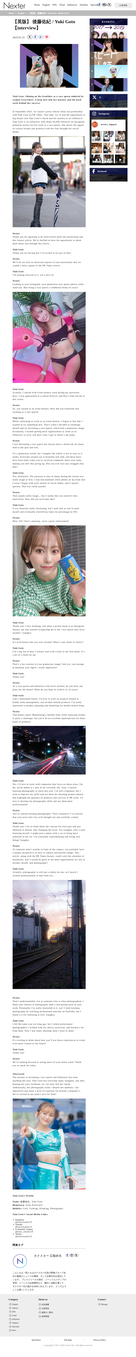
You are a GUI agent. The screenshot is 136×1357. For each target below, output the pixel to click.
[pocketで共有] (46, 37)
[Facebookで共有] (35, 37)
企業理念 (45, 1308)
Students (84, 4)
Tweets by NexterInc (100, 104)
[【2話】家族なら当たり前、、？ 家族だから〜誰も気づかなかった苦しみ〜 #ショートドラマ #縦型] (97, 136)
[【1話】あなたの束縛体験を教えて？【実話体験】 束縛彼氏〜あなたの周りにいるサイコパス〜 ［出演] (108, 160)
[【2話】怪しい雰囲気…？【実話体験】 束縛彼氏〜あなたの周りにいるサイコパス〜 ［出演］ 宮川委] (97, 160)
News (14, 1330)
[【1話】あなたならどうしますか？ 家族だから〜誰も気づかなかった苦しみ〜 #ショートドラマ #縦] (108, 136)
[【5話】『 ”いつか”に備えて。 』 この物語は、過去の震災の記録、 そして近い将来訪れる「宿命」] (120, 160)
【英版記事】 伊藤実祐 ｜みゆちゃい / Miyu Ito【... (111, 86)
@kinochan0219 (23, 1222)
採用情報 (45, 1316)
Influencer (72, 4)
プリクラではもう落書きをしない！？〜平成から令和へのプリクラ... (110, 32)
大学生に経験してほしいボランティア (110, 73)
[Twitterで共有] (29, 37)
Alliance (15, 1308)
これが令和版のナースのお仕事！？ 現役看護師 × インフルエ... (109, 45)
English (46, 4)
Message (104, 1304)
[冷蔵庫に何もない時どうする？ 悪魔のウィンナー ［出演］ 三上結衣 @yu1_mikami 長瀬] (108, 148)
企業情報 (123, 5)
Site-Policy (36, 1340)
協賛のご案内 (47, 1312)
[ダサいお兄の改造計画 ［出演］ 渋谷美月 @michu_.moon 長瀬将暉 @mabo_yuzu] (120, 136)
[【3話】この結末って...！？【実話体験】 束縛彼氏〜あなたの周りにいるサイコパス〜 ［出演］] (120, 148)
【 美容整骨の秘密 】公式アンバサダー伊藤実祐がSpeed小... (111, 59)
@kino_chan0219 (24, 1232)
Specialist (95, 4)
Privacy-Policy (100, 1340)
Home (37, 4)
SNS (54, 4)
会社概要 (45, 1304)
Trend (62, 4)
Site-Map (68, 1340)
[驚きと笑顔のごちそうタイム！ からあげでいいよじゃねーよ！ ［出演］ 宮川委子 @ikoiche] (97, 148)
